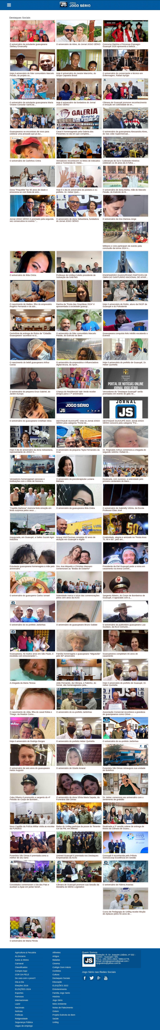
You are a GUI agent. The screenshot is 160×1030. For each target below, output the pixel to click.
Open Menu (9, 5)
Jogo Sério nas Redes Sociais (99, 972)
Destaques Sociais (19, 17)
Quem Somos (89, 952)
